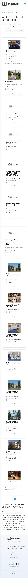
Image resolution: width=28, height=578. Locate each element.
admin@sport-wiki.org (14, 566)
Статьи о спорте (14, 555)
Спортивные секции (14, 554)
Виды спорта (14, 552)
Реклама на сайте (14, 557)
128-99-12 (14, 564)
